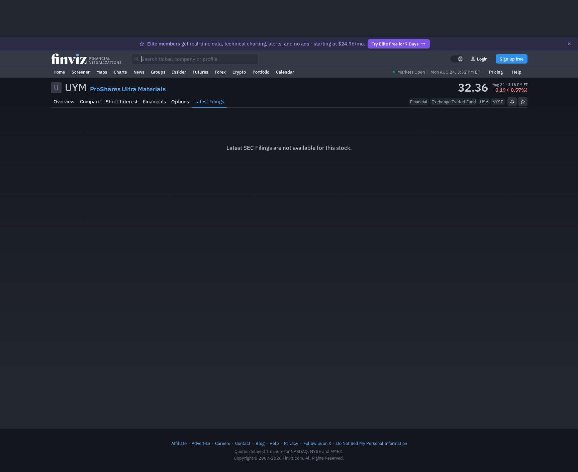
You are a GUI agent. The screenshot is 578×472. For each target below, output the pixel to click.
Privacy (291, 443)
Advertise (201, 443)
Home (59, 72)
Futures (200, 72)
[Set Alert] (512, 101)
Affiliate (179, 443)
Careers (222, 443)
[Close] (569, 43)
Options (180, 101)
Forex (220, 72)
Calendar (285, 72)
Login (482, 59)
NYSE (497, 101)
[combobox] (194, 59)
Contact (243, 443)
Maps (101, 72)
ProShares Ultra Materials (128, 89)
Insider (179, 72)
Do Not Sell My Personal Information (371, 443)
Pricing (496, 72)
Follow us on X (317, 443)
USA (484, 101)
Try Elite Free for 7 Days (395, 43)
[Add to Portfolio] (522, 101)
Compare (90, 101)
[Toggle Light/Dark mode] (457, 59)
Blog (260, 443)
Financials (154, 101)
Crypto (239, 72)
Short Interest (121, 101)
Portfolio (261, 72)
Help (516, 72)
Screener (81, 72)
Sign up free (511, 59)
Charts (120, 72)
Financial (418, 101)
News (138, 72)
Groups (158, 72)
